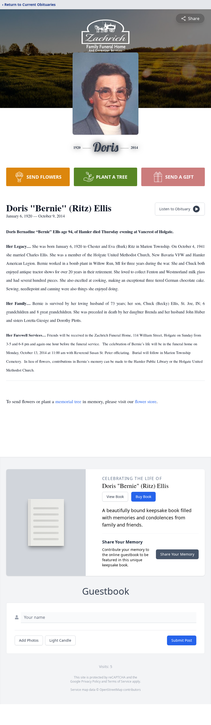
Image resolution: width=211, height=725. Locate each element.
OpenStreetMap (111, 689)
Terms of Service (119, 681)
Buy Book (143, 496)
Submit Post (181, 640)
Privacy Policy (91, 681)
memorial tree (68, 401)
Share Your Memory (177, 554)
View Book (115, 496)
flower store (145, 401)
